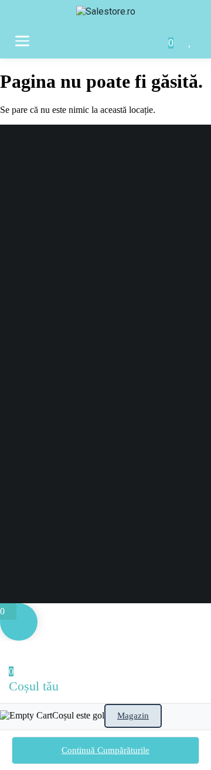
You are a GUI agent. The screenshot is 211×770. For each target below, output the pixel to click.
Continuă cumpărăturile (105, 750)
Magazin (133, 715)
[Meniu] (22, 41)
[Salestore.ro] (105, 15)
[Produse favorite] (190, 41)
